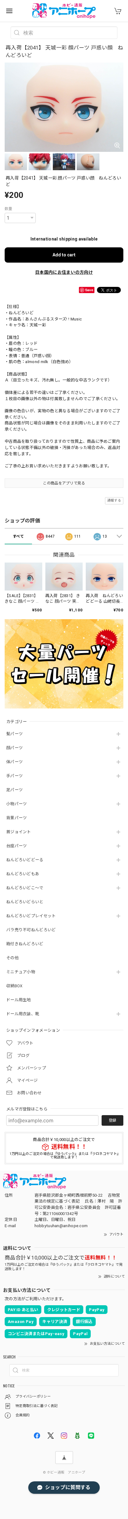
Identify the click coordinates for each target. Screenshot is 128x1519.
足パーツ (14, 790)
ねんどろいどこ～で (24, 888)
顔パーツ (14, 747)
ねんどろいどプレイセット (31, 916)
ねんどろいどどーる (24, 860)
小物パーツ (16, 804)
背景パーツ (16, 818)
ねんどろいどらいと (24, 902)
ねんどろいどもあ (22, 874)
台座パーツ (16, 846)
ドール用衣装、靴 (22, 1014)
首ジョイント (18, 832)
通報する (114, 500)
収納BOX (14, 986)
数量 (8, 209)
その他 (12, 958)
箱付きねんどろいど (24, 944)
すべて (18, 536)
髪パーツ (14, 733)
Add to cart (64, 254)
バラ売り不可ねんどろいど (31, 930)
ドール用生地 (18, 1000)
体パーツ (14, 762)
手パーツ (14, 776)
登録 (112, 1120)
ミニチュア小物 (20, 972)
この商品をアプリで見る (64, 483)
